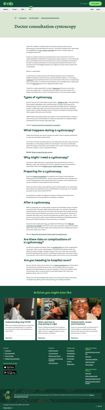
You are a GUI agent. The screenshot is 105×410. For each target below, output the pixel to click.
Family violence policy (91, 376)
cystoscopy (29, 80)
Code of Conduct (90, 362)
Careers (69, 361)
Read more (8, 338)
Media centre (70, 364)
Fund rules (88, 356)
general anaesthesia (39, 176)
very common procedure (46, 50)
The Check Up (23, 18)
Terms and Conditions (91, 359)
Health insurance (53, 350)
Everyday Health (34, 18)
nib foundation (71, 353)
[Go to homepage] (8, 4)
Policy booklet (89, 364)
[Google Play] (10, 374)
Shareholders (70, 356)
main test (36, 83)
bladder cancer (47, 166)
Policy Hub (88, 373)
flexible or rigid (62, 102)
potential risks (57, 247)
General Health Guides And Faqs (50, 18)
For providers (70, 358)
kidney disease (57, 166)
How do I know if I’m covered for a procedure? (46, 125)
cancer (66, 166)
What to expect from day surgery (42, 152)
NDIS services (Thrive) (54, 356)
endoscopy (56, 88)
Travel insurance (53, 353)
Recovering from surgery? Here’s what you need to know (49, 234)
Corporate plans (53, 363)
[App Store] (9, 368)
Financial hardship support (92, 379)
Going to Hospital (59, 265)
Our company (70, 350)
